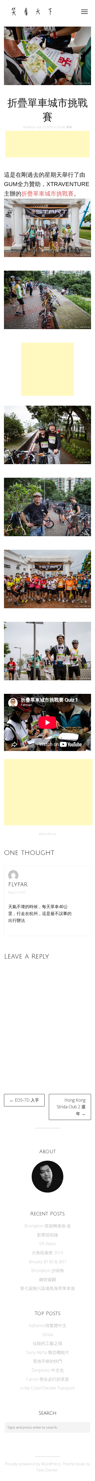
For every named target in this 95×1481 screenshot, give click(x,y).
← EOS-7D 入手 (24, 1100)
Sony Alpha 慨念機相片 (47, 1352)
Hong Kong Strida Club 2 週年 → (71, 1107)
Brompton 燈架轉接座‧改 (47, 1226)
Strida (61, 127)
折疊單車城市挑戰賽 (47, 193)
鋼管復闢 (47, 1279)
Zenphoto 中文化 (47, 1370)
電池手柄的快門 (47, 1361)
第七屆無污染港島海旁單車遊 (47, 1288)
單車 (69, 127)
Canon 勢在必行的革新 (47, 1379)
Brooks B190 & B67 (47, 1262)
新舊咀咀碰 (47, 1235)
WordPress (51, 1463)
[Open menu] (84, 11)
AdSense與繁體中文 (47, 1325)
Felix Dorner (47, 1469)
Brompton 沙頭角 (47, 1270)
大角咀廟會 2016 (47, 1253)
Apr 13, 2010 (45, 127)
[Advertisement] (47, 144)
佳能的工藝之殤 (47, 1343)
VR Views (47, 1244)
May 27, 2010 (16, 892)
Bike (43, 834)
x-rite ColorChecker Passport (47, 1388)
